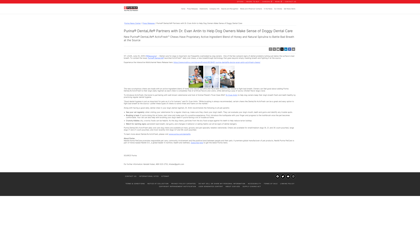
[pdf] (270, 49)
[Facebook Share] (289, 49)
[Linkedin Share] (285, 49)
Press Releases (192, 9)
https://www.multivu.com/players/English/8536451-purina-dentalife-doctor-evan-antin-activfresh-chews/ (216, 62)
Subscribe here (197, 143)
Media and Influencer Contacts (251, 9)
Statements (204, 9)
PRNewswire (151, 56)
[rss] (274, 49)
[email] (278, 49)
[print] (293, 49)
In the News (268, 9)
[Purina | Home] (131, 8)
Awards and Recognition (229, 9)
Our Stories (278, 9)
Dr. (231, 95)
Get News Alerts (289, 9)
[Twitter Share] (282, 49)
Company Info (214, 9)
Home (183, 9)
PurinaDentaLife (156, 58)
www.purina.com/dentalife (179, 134)
